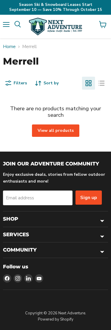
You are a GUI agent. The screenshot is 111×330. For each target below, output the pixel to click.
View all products (56, 130)
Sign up (88, 197)
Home (9, 46)
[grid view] (88, 83)
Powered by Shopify (55, 319)
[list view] (101, 83)
